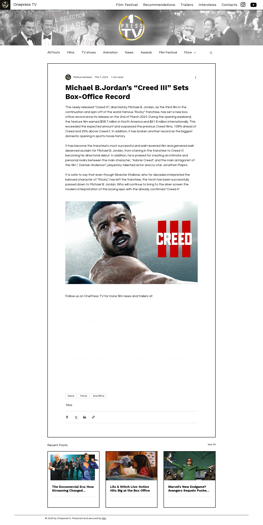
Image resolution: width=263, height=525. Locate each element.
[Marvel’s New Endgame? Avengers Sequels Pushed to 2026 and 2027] (189, 466)
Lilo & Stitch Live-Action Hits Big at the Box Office (130, 488)
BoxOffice (98, 396)
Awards (146, 52)
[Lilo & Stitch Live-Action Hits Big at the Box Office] (131, 466)
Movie (83, 396)
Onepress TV (25, 5)
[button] (211, 52)
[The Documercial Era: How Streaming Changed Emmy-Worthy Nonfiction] (73, 466)
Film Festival (168, 52)
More (188, 52)
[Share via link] (93, 417)
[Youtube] (253, 4)
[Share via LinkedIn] (84, 417)
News (129, 52)
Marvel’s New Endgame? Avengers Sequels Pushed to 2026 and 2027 (188, 488)
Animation (110, 52)
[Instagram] (243, 4)
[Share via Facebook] (67, 417)
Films (70, 52)
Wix (104, 518)
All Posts (53, 52)
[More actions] (195, 77)
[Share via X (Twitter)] (75, 417)
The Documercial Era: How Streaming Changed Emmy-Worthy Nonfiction (73, 488)
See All (212, 444)
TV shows (89, 52)
